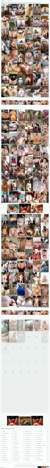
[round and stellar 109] (45, 220)
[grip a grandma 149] (37, 372)
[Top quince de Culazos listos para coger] (29, 68)
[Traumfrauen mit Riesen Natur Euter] (21, 372)
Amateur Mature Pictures (29, 449)
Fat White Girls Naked (17, 457)
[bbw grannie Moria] (37, 127)
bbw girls (15, 431)
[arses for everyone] (37, 21)
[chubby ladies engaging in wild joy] (29, 337)
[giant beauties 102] (37, 348)
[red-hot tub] (5, 220)
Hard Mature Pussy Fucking (41, 445)
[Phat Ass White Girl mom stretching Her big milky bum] (37, 33)
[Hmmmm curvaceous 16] (21, 56)
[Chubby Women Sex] (13, 231)
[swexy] (45, 337)
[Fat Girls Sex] (37, 243)
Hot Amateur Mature (28, 433)
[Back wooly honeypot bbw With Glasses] (21, 33)
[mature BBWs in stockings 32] (45, 301)
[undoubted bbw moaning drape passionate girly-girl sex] (5, 301)
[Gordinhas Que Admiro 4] (29, 290)
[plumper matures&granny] (37, 290)
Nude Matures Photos (40, 451)
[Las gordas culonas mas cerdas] (21, 266)
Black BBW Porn (16, 455)
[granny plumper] (29, 301)
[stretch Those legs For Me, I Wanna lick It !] (13, 278)
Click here (15, 445)
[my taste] (21, 138)
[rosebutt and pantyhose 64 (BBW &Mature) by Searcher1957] (5, 348)
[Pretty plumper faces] (37, 150)
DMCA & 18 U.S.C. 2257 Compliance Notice (30, 465)
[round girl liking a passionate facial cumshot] (45, 348)
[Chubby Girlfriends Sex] (13, 197)
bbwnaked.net (39, 443)
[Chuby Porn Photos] (5, 33)
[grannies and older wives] (45, 138)
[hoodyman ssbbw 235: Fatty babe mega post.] (13, 80)
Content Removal (21, 465)
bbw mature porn (4, 439)
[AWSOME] (45, 243)
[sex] (5, 68)
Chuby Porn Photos (5, 447)
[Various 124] (45, 325)
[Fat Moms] (13, 91)
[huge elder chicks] (45, 290)
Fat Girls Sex (15, 433)
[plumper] (21, 10)
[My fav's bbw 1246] (5, 138)
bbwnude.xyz (39, 437)
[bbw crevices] (5, 115)
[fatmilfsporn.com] (5, 290)
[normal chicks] (29, 115)
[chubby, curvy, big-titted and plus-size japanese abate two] (45, 231)
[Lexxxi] (21, 278)
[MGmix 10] (5, 337)
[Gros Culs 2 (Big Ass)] (13, 383)
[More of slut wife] (13, 360)
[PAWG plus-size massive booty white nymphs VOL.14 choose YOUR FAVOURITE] (21, 231)
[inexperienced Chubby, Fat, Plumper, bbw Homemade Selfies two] (45, 407)
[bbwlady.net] (37, 138)
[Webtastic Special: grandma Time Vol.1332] (37, 220)
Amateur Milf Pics (39, 431)
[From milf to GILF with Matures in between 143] (13, 266)
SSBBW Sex (4, 451)
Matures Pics (16, 449)
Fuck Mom (15, 439)
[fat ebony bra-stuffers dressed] (13, 395)
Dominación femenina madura (29, 455)
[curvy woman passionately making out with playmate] (45, 68)
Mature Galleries (16, 443)
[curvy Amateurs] (21, 173)
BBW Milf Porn (4, 441)
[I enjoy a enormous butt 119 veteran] (29, 150)
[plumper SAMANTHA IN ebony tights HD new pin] (5, 21)
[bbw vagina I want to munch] (45, 10)
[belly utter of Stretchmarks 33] (13, 68)
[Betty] (21, 197)
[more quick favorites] (37, 395)
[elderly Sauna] (37, 197)
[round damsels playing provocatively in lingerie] (29, 266)
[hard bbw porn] (13, 301)
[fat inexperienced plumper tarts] (29, 255)
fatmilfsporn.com (4, 437)
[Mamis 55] (37, 56)
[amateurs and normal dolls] (13, 407)
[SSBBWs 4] (21, 68)
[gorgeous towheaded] (21, 185)
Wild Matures (27, 459)
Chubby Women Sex (17, 451)
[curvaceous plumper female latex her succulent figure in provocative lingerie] (37, 231)
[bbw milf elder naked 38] (29, 360)
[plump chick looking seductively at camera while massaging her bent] (37, 185)
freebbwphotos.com (28, 431)
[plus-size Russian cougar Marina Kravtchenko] (45, 197)
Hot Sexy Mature (39, 435)
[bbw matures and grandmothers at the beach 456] (5, 395)
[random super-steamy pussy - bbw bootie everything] (45, 383)
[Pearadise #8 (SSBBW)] (21, 301)
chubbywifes (16, 441)
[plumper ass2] (21, 162)
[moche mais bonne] (29, 127)
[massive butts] (5, 383)
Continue (3, 443)
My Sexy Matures (28, 439)
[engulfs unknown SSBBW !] (5, 407)
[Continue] (5, 162)
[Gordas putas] (21, 395)
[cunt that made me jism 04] (13, 372)
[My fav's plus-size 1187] (45, 127)
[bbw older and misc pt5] (45, 185)
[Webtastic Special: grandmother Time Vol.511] (37, 173)
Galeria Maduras (4, 455)
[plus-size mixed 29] (37, 383)
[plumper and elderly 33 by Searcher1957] (5, 197)
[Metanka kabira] (21, 290)
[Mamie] (37, 407)
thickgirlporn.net (16, 453)
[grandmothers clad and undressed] (45, 360)
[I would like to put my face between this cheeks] (21, 127)
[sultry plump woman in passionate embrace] (37, 301)
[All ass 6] (21, 21)
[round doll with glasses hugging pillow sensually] (29, 243)
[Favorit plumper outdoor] (13, 150)
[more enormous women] (29, 220)
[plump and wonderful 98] (21, 150)
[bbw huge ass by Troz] (37, 80)
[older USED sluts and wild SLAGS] (45, 21)
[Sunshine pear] (29, 348)
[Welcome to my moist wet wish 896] (5, 325)
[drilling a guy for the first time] (5, 372)
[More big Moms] (5, 360)
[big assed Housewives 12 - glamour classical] (21, 45)
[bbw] (29, 33)
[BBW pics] (45, 45)
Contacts (16, 465)
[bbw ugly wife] (13, 325)
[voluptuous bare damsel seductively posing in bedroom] (37, 325)
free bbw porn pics (28, 435)
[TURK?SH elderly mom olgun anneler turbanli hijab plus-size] (45, 115)
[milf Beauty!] (45, 395)
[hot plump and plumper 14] (21, 80)
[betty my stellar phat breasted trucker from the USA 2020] (29, 395)
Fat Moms (15, 435)
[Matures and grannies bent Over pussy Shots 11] (29, 80)
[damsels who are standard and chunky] (5, 45)
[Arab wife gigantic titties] (29, 383)
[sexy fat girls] (5, 80)
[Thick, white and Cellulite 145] (13, 115)
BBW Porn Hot (16, 437)
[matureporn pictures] (45, 266)
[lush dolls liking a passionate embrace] (13, 243)
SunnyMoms (27, 437)
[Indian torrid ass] (29, 231)
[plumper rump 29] (5, 255)
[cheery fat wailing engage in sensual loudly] (37, 10)
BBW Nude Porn (27, 451)
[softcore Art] (45, 278)
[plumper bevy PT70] (5, 91)
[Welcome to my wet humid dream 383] (45, 150)
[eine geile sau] (13, 173)
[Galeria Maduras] (45, 162)
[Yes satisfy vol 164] (29, 91)
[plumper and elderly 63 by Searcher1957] (21, 360)
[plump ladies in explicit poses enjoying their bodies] (13, 45)
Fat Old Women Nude (5, 459)
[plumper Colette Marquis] (21, 243)
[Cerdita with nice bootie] (13, 10)
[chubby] (29, 162)
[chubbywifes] (45, 33)
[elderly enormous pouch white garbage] (29, 407)
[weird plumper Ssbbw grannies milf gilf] (29, 372)
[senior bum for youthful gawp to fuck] (21, 383)
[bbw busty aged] (45, 91)
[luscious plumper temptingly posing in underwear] (37, 45)
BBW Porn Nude (4, 457)
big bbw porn (39, 453)
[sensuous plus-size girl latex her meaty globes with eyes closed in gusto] (29, 56)
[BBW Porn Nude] (5, 185)
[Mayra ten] (37, 360)
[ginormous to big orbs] (21, 325)
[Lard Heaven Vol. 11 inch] (21, 407)
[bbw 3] (5, 173)
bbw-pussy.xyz (27, 457)
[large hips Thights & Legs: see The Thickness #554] (45, 372)
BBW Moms (4, 435)
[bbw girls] (5, 266)
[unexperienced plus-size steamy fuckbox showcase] (13, 348)
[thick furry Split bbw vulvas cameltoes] (45, 173)
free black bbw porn (40, 459)
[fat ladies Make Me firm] (5, 150)
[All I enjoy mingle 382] (21, 220)
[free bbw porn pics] (13, 127)
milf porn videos (2, 467)
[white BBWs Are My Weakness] (21, 337)
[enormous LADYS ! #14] (37, 68)
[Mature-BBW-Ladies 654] (21, 115)
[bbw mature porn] (45, 56)
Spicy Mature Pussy (28, 443)
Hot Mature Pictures (40, 455)
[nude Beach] (13, 138)
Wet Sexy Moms (27, 453)
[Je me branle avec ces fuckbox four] (21, 91)
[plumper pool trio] (37, 278)
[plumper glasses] (5, 243)
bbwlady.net (4, 445)
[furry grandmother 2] (37, 91)
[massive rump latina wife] (29, 325)
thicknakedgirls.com (28, 445)
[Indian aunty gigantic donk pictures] (13, 255)
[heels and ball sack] (5, 10)
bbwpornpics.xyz (39, 449)
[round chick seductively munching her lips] (13, 56)
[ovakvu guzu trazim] (29, 197)
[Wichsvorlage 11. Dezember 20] (13, 33)
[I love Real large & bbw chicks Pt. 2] (29, 138)
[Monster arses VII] (13, 21)
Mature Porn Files (39, 439)
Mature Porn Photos (28, 441)
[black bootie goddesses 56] (29, 21)
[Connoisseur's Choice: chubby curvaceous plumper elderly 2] (45, 80)
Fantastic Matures (39, 441)
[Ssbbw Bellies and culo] (5, 56)
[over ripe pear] (29, 173)
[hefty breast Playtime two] (45, 255)
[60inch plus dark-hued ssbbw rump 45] (13, 337)
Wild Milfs (38, 457)
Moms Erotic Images (5, 449)
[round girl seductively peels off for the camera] (29, 45)
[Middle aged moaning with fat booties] (37, 115)
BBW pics (3, 431)
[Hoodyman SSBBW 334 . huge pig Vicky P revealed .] (5, 127)
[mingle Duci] (29, 278)
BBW (4, 1)
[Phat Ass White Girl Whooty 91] (13, 220)
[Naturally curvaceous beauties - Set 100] (37, 337)
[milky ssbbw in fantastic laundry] (13, 290)
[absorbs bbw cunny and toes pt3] (21, 348)
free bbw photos (16, 447)
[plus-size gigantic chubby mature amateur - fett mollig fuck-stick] (37, 162)
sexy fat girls (4, 453)
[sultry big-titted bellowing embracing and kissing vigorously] (29, 10)
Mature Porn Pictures (40, 433)
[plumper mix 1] (21, 255)
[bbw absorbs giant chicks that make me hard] (5, 231)
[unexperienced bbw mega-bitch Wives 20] (13, 185)
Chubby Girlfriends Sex (5, 433)
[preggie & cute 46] (29, 185)
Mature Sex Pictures (28, 447)
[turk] (13, 162)
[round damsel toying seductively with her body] (37, 266)
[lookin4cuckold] (5, 278)
